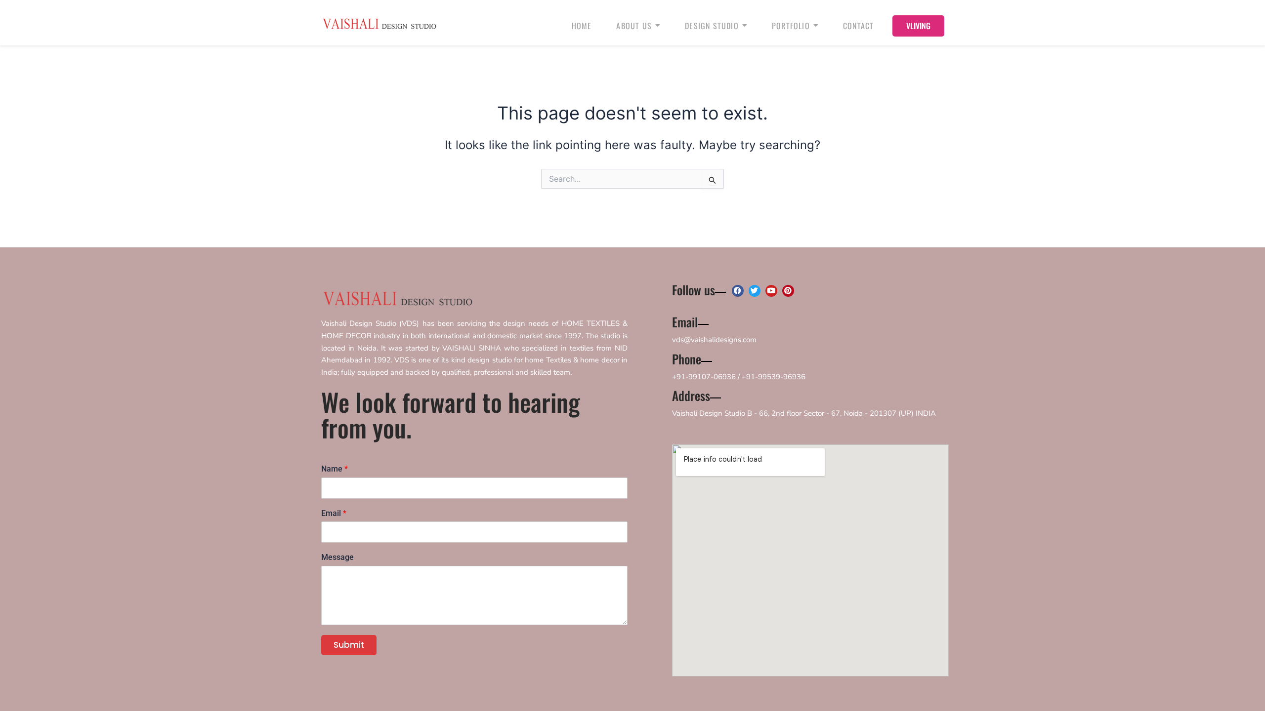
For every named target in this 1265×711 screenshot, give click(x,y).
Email (333, 513)
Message (337, 557)
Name (334, 469)
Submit (349, 645)
